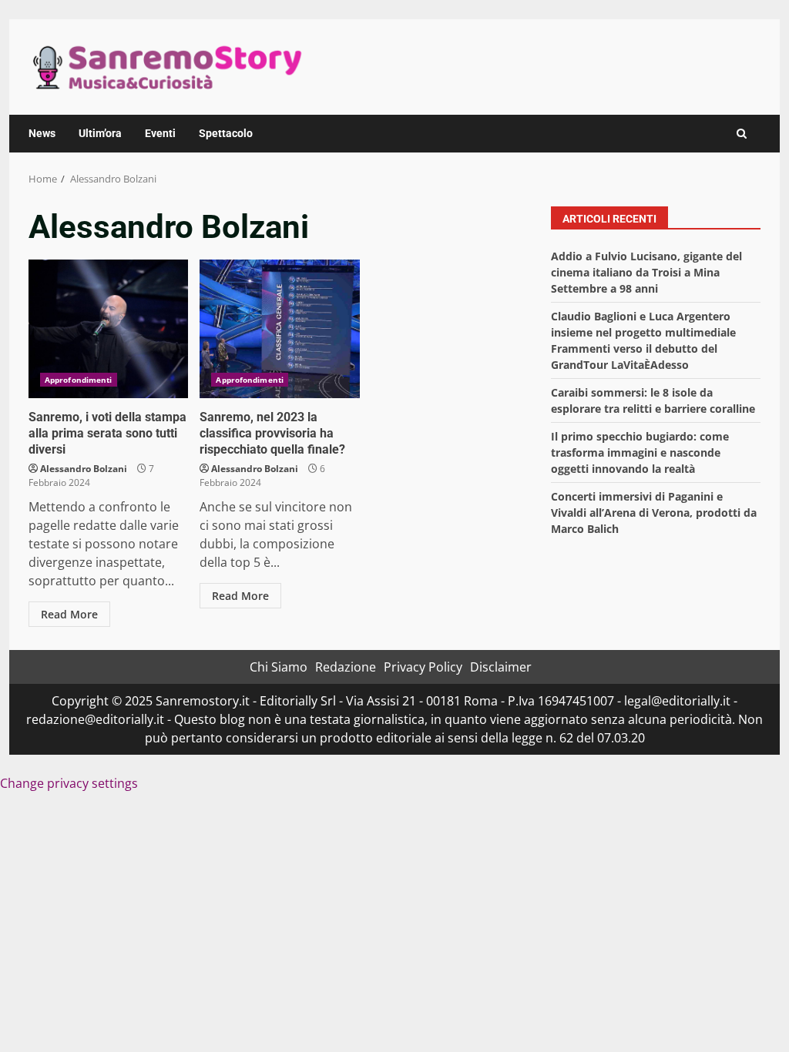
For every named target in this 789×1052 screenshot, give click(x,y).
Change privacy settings (69, 783)
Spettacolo (226, 133)
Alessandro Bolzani (83, 468)
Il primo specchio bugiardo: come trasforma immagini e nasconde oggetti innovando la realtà (640, 452)
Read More (69, 614)
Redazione (345, 666)
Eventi (160, 133)
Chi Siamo (278, 666)
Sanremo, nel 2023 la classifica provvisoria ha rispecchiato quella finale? (279, 329)
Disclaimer (501, 666)
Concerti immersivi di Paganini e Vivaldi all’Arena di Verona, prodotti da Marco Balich (654, 512)
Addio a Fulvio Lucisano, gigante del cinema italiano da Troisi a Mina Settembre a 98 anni (646, 272)
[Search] (742, 134)
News (42, 133)
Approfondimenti (78, 379)
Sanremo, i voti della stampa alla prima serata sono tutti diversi (108, 329)
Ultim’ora (100, 133)
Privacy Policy (423, 666)
